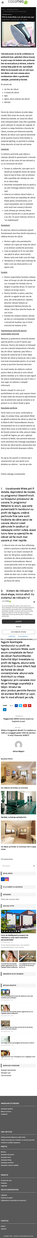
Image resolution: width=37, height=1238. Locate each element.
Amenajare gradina (7, 1109)
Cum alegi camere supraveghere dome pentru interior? (18, 1043)
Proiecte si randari (7, 1198)
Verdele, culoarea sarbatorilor (13, 817)
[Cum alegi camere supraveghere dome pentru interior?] (5, 1039)
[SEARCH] (34, 866)
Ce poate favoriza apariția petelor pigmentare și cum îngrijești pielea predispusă (9, 965)
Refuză (18, 627)
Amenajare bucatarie (7, 1154)
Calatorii (3, 1229)
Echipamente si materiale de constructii (13, 1200)
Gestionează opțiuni (18, 632)
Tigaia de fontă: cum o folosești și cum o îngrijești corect (18, 1056)
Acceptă (18, 621)
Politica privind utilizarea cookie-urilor (13, 1137)
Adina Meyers (7, 19)
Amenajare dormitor (7, 1162)
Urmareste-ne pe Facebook (13, 974)
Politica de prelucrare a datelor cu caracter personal (17, 1140)
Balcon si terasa (6, 1111)
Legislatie (4, 1186)
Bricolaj (3, 1152)
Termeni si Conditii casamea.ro (10, 1142)
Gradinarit (4, 1114)
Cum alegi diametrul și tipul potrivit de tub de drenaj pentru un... (27, 965)
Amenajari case (5, 1073)
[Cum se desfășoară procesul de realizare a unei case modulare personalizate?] (18, 921)
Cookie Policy (12, 636)
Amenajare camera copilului (9, 1165)
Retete (3, 1226)
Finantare (4, 1183)
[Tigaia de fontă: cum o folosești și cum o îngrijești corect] (5, 1053)
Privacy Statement (23, 636)
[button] (34, 602)
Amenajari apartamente (8, 1070)
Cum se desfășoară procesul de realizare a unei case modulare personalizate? (14, 937)
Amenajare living (6, 1160)
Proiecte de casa (6, 1180)
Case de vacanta (6, 1075)
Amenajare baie (6, 1157)
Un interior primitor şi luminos (14, 788)
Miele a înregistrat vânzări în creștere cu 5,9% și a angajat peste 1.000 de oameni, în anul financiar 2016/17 (18, 732)
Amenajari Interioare (7, 14)
